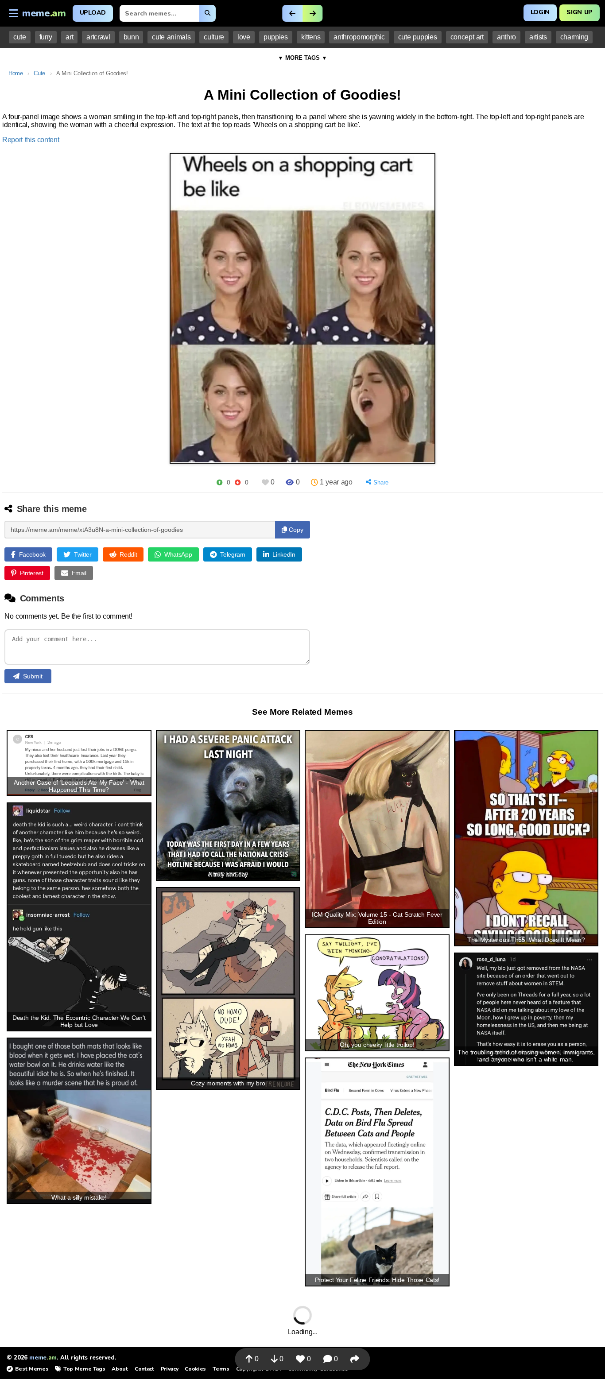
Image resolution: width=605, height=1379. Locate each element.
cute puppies (417, 37)
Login (540, 12)
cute (19, 37)
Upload (93, 12)
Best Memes (31, 1368)
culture (214, 37)
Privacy (169, 1368)
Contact (144, 1368)
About (120, 1368)
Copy (295, 529)
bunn (131, 37)
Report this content (30, 139)
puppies (276, 37)
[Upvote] (219, 482)
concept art (467, 37)
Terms (221, 1368)
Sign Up (579, 12)
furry (45, 37)
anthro (506, 37)
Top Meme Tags (84, 1368)
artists (538, 37)
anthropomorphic (359, 37)
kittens (311, 37)
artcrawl (98, 37)
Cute (39, 73)
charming (574, 37)
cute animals (171, 37)
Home (15, 73)
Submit (33, 676)
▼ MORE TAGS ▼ (302, 57)
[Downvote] (238, 482)
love (243, 37)
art (69, 37)
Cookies (195, 1368)
